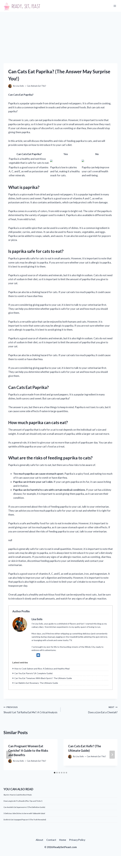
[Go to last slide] (9, 755)
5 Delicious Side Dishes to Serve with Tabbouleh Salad (24, 813)
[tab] (54, 772)
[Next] (112, 755)
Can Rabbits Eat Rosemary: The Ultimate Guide (36, 683)
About (39, 839)
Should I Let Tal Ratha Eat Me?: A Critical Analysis (30, 710)
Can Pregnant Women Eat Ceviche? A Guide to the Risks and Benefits (28, 750)
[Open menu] (114, 6)
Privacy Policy (77, 839)
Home (62, 839)
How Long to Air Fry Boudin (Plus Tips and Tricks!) (23, 801)
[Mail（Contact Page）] (38, 655)
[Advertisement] (60, 34)
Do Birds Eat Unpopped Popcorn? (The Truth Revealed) (25, 819)
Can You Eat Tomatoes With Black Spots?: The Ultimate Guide (43, 678)
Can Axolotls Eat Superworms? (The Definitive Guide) (24, 807)
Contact (51, 839)
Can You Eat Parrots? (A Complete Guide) (33, 673)
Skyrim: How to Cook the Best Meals (18, 795)
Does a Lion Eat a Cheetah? (102, 710)
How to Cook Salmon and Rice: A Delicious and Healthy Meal (42, 668)
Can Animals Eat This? (36, 86)
